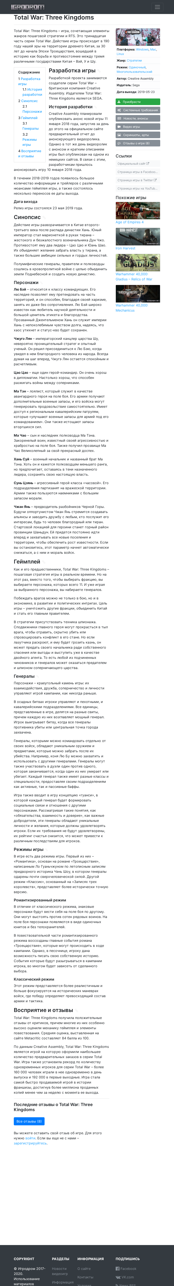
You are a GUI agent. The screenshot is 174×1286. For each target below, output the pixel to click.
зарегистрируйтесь (30, 1143)
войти (30, 1138)
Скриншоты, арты (135, 135)
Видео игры (131, 126)
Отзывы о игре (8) (136, 143)
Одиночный (137, 67)
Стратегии (134, 60)
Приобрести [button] (131, 102)
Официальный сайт (132, 163)
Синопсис (29, 101)
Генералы (30, 128)
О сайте (84, 1268)
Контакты (85, 1277)
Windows (142, 49)
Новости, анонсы (135, 118)
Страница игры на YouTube (138, 188)
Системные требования (140, 110)
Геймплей (29, 118)
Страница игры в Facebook (138, 172)
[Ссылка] (99, 71)
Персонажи (32, 111)
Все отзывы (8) (29, 1121)
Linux (120, 54)
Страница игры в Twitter (136, 180)
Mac (153, 49)
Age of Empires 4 (130, 222)
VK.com (127, 1277)
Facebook (127, 1268)
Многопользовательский (134, 71)
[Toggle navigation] (157, 7)
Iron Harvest (125, 248)
